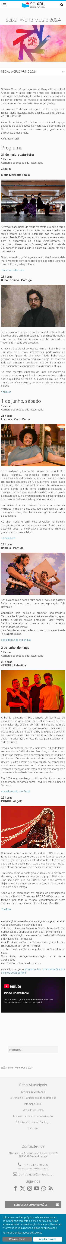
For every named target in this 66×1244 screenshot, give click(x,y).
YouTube (6, 392)
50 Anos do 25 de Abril (33, 1091)
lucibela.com (8, 538)
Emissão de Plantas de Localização (33, 1116)
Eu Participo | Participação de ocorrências (33, 1097)
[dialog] (33, 1229)
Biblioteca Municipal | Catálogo (33, 1122)
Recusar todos (17, 1239)
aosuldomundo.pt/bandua (16, 639)
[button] (33, 71)
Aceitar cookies (47, 1239)
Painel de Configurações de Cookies (22, 1232)
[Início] (33, 7)
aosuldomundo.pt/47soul (15, 791)
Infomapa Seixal (33, 1104)
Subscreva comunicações (31, 1204)
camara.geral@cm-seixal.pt (36, 1174)
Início (3, 1068)
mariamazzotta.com (12, 270)
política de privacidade (44, 1228)
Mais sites (33, 1128)
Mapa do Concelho (33, 1110)
